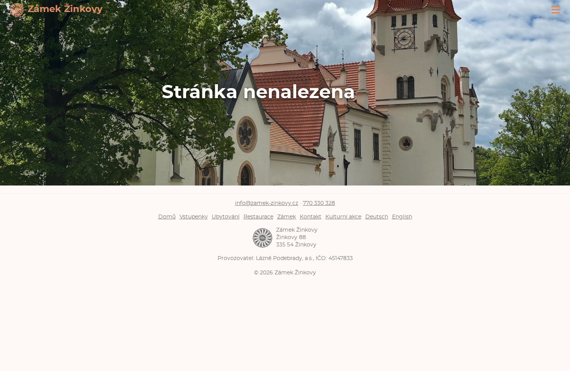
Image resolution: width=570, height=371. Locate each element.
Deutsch (376, 217)
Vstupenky (194, 217)
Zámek (286, 217)
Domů (167, 217)
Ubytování (226, 217)
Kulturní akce (343, 217)
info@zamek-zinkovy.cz (266, 203)
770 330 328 (319, 203)
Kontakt (310, 217)
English (402, 217)
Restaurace (258, 217)
